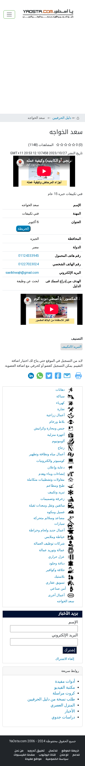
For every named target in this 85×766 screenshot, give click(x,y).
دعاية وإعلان (56, 467)
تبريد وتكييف (56, 492)
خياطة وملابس (55, 537)
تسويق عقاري (55, 582)
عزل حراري (56, 557)
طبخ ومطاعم (55, 486)
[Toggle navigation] (9, 14)
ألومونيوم (58, 441)
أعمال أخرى (56, 595)
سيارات (59, 524)
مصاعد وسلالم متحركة (49, 518)
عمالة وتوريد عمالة (52, 550)
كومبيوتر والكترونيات (50, 461)
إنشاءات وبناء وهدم (52, 474)
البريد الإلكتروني (65, 635)
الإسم (73, 622)
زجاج (61, 448)
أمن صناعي (58, 588)
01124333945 (28, 256)
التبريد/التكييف (71, 347)
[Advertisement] (42, 69)
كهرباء (60, 403)
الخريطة (23, 229)
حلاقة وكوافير (56, 570)
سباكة (60, 396)
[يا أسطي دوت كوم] (47, 14)
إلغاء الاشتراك (64, 659)
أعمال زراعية (55, 415)
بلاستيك (59, 576)
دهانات (60, 390)
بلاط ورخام (57, 422)
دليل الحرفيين (61, 118)
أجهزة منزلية (56, 435)
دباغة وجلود (57, 563)
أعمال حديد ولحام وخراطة (47, 530)
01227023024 (28, 264)
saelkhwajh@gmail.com (22, 273)
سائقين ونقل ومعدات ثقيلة (47, 505)
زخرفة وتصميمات (52, 499)
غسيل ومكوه (56, 512)
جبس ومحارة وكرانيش (49, 428)
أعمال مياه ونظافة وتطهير (47, 454)
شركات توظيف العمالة (49, 543)
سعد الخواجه (65, 601)
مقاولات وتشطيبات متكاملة (46, 480)
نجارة (61, 409)
